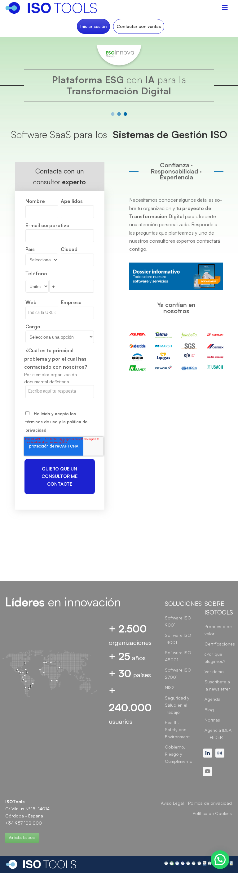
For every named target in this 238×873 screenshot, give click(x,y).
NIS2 (169, 687)
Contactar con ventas (139, 26)
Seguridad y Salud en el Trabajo (177, 705)
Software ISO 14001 (178, 638)
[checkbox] (59, 421)
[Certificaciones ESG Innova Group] (198, 864)
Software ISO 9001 (178, 621)
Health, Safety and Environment (177, 729)
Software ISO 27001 (178, 673)
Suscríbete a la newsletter (217, 685)
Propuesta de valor (218, 630)
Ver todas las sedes (22, 837)
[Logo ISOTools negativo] (41, 864)
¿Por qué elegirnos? (215, 657)
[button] (220, 859)
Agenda (212, 699)
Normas (212, 719)
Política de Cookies (212, 813)
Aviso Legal (172, 803)
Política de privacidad (210, 803)
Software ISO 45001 (178, 656)
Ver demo (214, 671)
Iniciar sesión (93, 26)
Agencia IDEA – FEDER (218, 733)
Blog (209, 709)
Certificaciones (220, 643)
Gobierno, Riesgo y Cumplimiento (178, 754)
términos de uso (41, 421)
